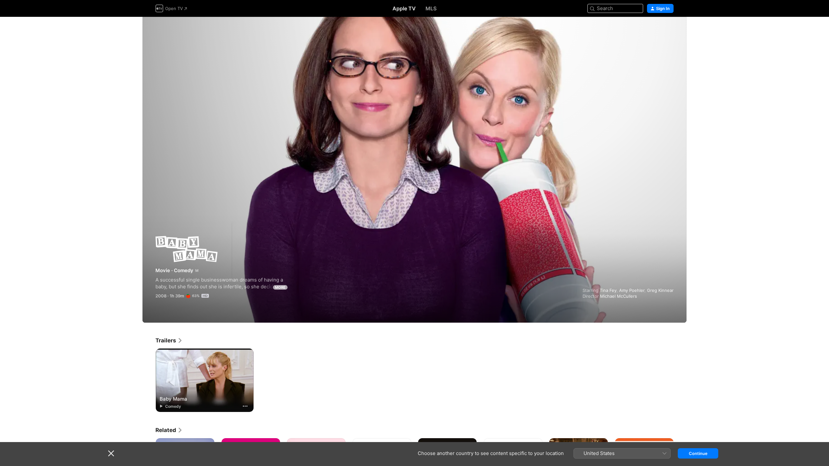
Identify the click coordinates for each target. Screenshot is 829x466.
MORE (280, 287)
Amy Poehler (631, 290)
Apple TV (404, 8)
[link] (169, 340)
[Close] (111, 453)
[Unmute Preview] (669, 30)
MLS (431, 8)
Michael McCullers (618, 296)
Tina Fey (608, 290)
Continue (698, 453)
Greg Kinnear (660, 290)
